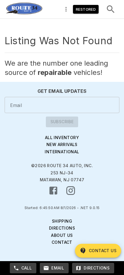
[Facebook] (53, 190)
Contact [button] (62, 242)
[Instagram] (70, 190)
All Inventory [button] (62, 137)
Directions (62, 228)
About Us (62, 235)
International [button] (62, 151)
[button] (24, 9)
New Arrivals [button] (62, 144)
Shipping (62, 221)
